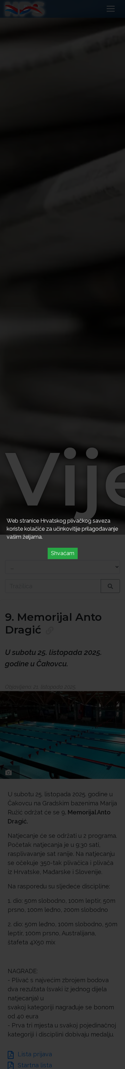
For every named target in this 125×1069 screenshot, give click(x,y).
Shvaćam (62, 553)
